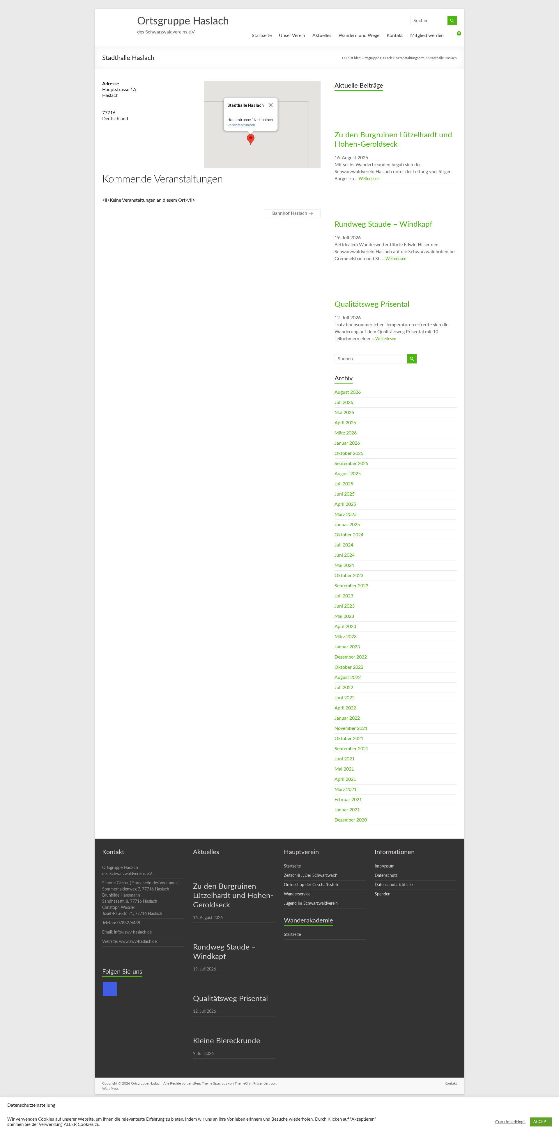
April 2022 (345, 708)
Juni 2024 (345, 555)
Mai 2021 (344, 769)
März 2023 (346, 636)
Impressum (385, 866)
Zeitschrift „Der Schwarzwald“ (310, 876)
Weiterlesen (369, 179)
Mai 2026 (344, 412)
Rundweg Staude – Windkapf (383, 224)
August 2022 (348, 677)
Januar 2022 (347, 718)
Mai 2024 (344, 565)
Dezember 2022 (351, 657)
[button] (250, 139)
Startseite (262, 35)
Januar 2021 (347, 810)
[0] (454, 35)
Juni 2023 (345, 606)
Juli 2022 (344, 687)
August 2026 (348, 392)
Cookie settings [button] (510, 1122)
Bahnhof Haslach (292, 213)
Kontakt (395, 35)
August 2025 (348, 473)
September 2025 (351, 463)
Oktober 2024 (349, 535)
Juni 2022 (345, 697)
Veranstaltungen (241, 125)
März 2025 (346, 514)
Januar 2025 (347, 524)
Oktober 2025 (349, 453)
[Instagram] (110, 989)
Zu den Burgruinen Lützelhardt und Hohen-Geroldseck (233, 896)
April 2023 (345, 626)
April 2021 (345, 779)
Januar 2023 (347, 647)
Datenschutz (386, 876)
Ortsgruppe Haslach (183, 21)
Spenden (382, 894)
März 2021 (346, 789)
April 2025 (345, 504)
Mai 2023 (344, 616)
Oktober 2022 (349, 667)
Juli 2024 (344, 545)
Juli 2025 (344, 484)
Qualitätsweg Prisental (372, 304)
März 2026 (346, 433)
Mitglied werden (427, 35)
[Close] (271, 105)
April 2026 (345, 422)
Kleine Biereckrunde (226, 1041)
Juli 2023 (344, 596)
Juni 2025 (345, 494)
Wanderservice (297, 894)
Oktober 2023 (349, 575)
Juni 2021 (345, 759)
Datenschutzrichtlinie (394, 885)
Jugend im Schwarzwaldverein (311, 904)
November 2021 (351, 728)
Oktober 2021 (349, 738)
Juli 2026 (344, 402)
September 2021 (351, 748)
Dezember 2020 (351, 820)
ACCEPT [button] (540, 1122)
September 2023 (351, 585)
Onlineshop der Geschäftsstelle (311, 885)
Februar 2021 (348, 799)
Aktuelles (321, 35)
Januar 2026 (347, 443)
